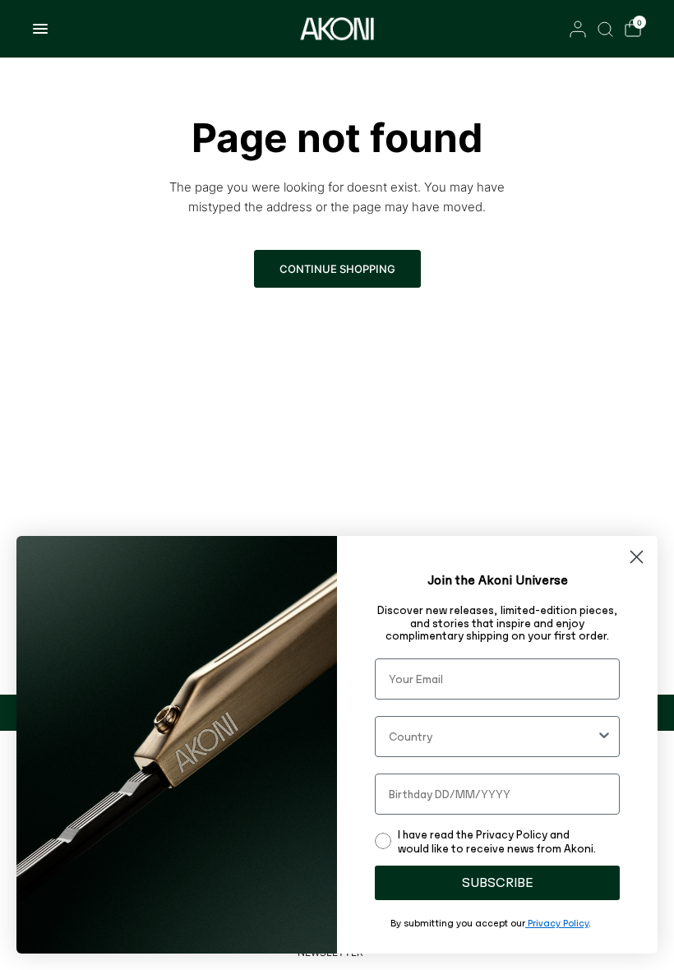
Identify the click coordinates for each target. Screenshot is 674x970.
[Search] (605, 29)
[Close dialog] (636, 557)
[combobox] (492, 736)
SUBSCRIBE (497, 882)
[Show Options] (604, 736)
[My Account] (578, 29)
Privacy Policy (557, 923)
